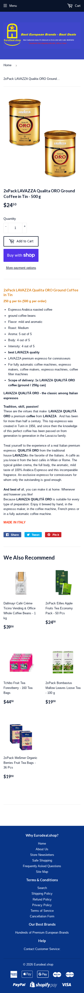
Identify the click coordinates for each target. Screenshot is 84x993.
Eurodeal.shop (43, 964)
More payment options (21, 268)
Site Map (42, 871)
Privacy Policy (42, 905)
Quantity (10, 218)
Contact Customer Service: (42, 949)
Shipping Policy (42, 893)
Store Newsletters (42, 855)
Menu (13, 6)
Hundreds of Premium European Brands (42, 932)
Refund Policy (42, 899)
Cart (77, 6)
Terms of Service (42, 910)
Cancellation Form (42, 916)
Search (42, 888)
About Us (42, 849)
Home (7, 65)
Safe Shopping (42, 860)
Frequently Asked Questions (42, 866)
